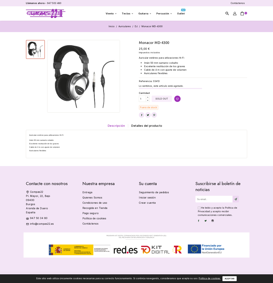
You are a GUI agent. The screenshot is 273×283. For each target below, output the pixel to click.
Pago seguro (90, 213)
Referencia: (145, 81)
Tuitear (148, 115)
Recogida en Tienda (94, 208)
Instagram (212, 220)
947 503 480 (43, 3)
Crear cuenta (147, 202)
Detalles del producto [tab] (146, 125)
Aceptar (229, 278)
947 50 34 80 (39, 218)
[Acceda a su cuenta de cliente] (234, 13)
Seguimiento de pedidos (154, 192)
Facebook (198, 220)
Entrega (87, 192)
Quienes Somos (92, 197)
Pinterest (154, 115)
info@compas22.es (42, 223)
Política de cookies (210, 278)
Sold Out (161, 98)
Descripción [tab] (116, 125)
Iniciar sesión (147, 197)
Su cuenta (148, 183)
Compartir (141, 115)
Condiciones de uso (94, 202)
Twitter (205, 220)
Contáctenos (238, 3)
